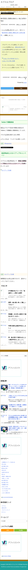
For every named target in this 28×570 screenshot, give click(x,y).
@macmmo (7, 143)
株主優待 (5, 466)
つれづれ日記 (6, 488)
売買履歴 (5, 484)
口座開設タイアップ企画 (8, 462)
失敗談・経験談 (6, 476)
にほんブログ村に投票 (8, 61)
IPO (4, 464)
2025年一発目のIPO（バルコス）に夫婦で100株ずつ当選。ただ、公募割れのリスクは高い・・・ (17, 428)
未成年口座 (5, 472)
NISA (4, 470)
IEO (3, 474)
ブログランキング (6, 510)
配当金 (4, 468)
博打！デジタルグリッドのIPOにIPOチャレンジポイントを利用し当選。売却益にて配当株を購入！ (17, 386)
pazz (25, 82)
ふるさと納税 (6, 492)
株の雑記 (5, 482)
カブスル (4, 505)
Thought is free (23, 566)
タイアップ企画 (9, 274)
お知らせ (5, 486)
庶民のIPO (18, 47)
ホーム (2, 9)
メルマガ (5, 490)
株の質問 (24, 24)
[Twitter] (7, 88)
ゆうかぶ (4, 512)
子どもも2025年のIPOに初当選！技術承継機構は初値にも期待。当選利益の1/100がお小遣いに (17, 417)
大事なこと (8, 9)
